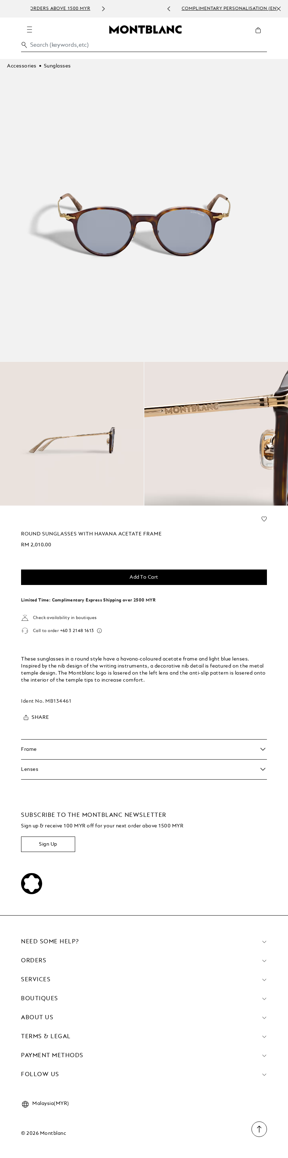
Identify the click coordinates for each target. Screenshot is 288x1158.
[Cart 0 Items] (261, 35)
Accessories (22, 66)
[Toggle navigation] (29, 29)
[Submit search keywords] (24, 45)
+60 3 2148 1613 (77, 631)
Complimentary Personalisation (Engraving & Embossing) (164, 9)
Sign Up (48, 844)
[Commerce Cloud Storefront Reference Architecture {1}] (145, 29)
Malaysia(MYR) (50, 1103)
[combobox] (144, 47)
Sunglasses (57, 66)
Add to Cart (144, 577)
